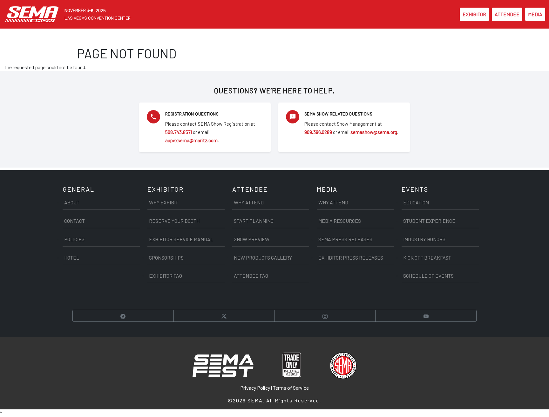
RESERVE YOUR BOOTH (174, 221)
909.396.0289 (318, 132)
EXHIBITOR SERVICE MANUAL (181, 239)
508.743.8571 (178, 132)
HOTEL (71, 258)
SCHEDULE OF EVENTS (428, 276)
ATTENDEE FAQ (251, 276)
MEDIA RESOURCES (339, 221)
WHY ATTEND (249, 202)
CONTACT (74, 221)
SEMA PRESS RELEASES (345, 239)
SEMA (255, 400)
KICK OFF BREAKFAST (427, 258)
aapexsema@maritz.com (191, 140)
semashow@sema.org (373, 132)
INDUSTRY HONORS (424, 239)
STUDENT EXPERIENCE (429, 221)
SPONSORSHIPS (166, 258)
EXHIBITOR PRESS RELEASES (350, 258)
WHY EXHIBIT (163, 202)
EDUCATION (416, 202)
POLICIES (74, 239)
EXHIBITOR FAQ (165, 276)
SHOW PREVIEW (251, 239)
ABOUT (71, 202)
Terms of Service (291, 388)
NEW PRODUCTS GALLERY (263, 258)
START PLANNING (254, 221)
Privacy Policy (255, 388)
